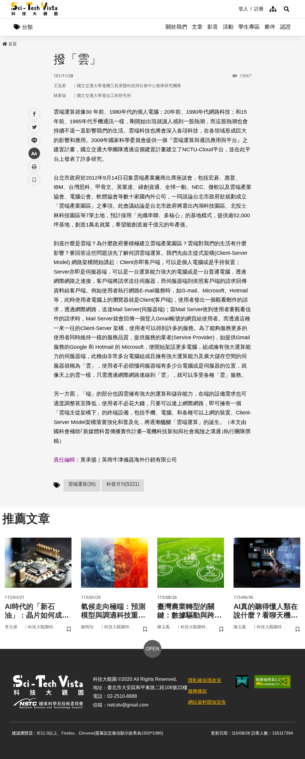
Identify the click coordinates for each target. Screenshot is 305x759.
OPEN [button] (152, 648)
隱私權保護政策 (204, 680)
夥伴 (269, 27)
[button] (286, 9)
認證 (285, 27)
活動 (228, 27)
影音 (212, 27)
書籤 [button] (34, 180)
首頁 (12, 43)
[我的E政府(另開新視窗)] (242, 682)
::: (234, 8)
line (32, 140)
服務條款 (197, 691)
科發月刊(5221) (122, 484)
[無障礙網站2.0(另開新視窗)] (272, 681)
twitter (34, 127)
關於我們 (176, 27)
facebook (34, 114)
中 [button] (34, 153)
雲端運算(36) (82, 484)
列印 (34, 166)
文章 (197, 27)
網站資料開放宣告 (207, 702)
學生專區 (249, 27)
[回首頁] (34, 9)
